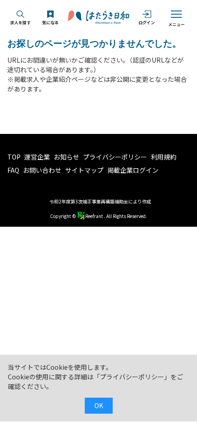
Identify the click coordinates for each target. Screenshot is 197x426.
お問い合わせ (42, 170)
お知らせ (66, 156)
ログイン (146, 23)
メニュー (176, 24)
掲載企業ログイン (133, 170)
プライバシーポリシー (115, 156)
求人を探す (20, 23)
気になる (50, 23)
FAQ (13, 170)
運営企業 (37, 156)
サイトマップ (84, 170)
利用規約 (163, 156)
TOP (14, 156)
